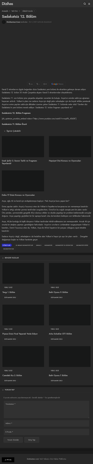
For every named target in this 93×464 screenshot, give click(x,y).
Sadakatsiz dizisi (82, 245)
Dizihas (7, 3)
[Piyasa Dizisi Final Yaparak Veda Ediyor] (23, 315)
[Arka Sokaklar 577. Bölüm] (70, 315)
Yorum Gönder (13, 440)
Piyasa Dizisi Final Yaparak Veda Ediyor (20, 334)
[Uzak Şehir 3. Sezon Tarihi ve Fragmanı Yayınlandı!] (23, 146)
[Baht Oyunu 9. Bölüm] (70, 273)
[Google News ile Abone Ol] (57, 84)
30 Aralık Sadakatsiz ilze (24, 245)
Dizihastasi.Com (13, 22)
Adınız (9, 423)
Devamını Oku (10, 297)
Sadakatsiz (48, 245)
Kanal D (38, 245)
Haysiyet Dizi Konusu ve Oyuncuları (65, 160)
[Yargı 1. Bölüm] (23, 273)
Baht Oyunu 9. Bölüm (58, 292)
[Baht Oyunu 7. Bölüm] (70, 356)
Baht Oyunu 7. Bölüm (58, 375)
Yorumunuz (11, 404)
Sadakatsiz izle (8, 249)
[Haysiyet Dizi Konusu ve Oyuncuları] (70, 146)
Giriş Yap (31, 440)
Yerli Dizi (8, 287)
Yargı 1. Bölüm (8, 292)
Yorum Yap (9, 390)
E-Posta (9, 432)
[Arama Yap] (85, 4)
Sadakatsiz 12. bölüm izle (64, 245)
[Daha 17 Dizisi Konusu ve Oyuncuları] (23, 180)
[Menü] (89, 4)
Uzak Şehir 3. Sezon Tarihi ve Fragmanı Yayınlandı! (19, 162)
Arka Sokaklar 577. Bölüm (60, 334)
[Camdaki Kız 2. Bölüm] (23, 356)
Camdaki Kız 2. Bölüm (12, 375)
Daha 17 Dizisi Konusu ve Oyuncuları (18, 195)
